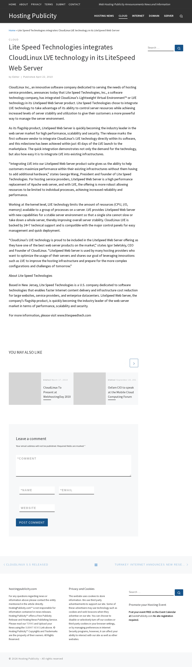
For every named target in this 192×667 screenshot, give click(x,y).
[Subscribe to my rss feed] (177, 4)
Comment (26, 458)
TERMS (30, 623)
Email (66, 490)
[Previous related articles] (125, 363)
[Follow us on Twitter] (182, 4)
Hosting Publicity (29, 658)
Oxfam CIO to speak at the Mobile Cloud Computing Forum (121, 392)
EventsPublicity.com (142, 616)
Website (28, 508)
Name (26, 490)
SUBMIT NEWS (32, 627)
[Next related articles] (134, 363)
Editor (16, 77)
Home (12, 30)
